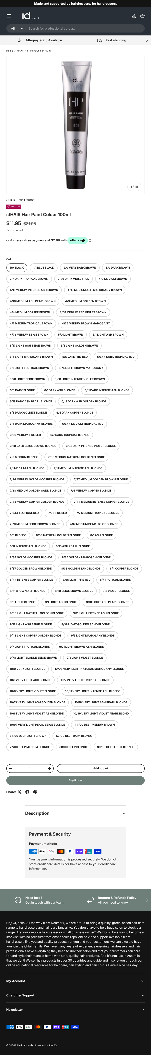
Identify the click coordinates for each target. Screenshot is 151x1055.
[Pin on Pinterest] (35, 792)
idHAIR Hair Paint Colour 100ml (34, 50)
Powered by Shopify (45, 1045)
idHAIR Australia (24, 1045)
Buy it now (76, 780)
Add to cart (100, 768)
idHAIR (10, 200)
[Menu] (8, 16)
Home (9, 50)
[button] (142, 16)
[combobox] (75, 28)
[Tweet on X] (19, 792)
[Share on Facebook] (27, 792)
